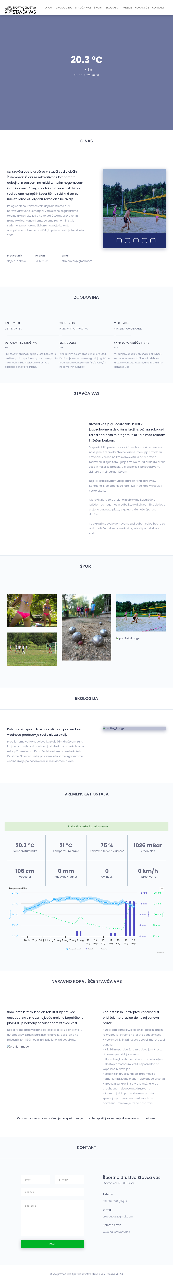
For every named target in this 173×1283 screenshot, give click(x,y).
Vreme (127, 8)
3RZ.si (119, 1274)
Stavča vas (83, 8)
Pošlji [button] (52, 1244)
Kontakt (158, 8)
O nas (49, 8)
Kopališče (142, 8)
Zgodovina (63, 8)
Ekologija (112, 8)
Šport (98, 8)
